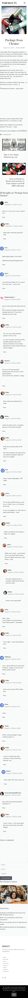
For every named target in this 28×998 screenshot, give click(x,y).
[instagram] (2, 977)
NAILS (4, 961)
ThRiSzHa (7, 657)
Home (4, 957)
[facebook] (5, 977)
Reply (3, 217)
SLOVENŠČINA (22, 131)
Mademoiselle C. (18, 54)
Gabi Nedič (21, 48)
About (5, 967)
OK (14, 995)
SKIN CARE (5, 959)
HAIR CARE (6, 963)
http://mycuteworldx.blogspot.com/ (12, 260)
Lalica (7, 493)
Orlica (6, 273)
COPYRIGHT (6, 971)
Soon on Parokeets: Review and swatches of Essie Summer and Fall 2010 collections (15, 182)
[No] (26, 991)
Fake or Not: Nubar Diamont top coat (11, 156)
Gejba (7, 224)
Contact (5, 969)
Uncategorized (6, 134)
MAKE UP (5, 965)
